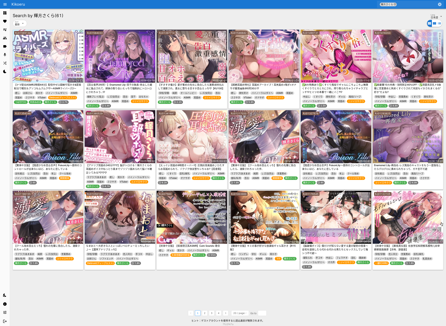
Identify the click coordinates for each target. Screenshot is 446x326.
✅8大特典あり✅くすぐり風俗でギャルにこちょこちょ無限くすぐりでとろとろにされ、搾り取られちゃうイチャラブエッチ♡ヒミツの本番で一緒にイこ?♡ (335, 88)
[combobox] (417, 4)
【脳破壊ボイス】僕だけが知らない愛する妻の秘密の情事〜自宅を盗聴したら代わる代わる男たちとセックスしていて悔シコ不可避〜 (335, 249)
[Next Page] (225, 313)
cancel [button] (395, 4)
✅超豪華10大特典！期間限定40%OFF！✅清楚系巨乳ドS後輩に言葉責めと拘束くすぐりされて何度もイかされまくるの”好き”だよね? (407, 88)
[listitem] (5, 13)
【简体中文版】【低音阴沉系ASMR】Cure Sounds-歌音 (189, 245)
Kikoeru (18, 4)
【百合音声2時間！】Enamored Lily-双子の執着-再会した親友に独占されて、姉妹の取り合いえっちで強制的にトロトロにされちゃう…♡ (119, 88)
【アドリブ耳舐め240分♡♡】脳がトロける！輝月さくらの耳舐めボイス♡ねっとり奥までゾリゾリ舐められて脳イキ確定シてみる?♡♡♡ (119, 169)
